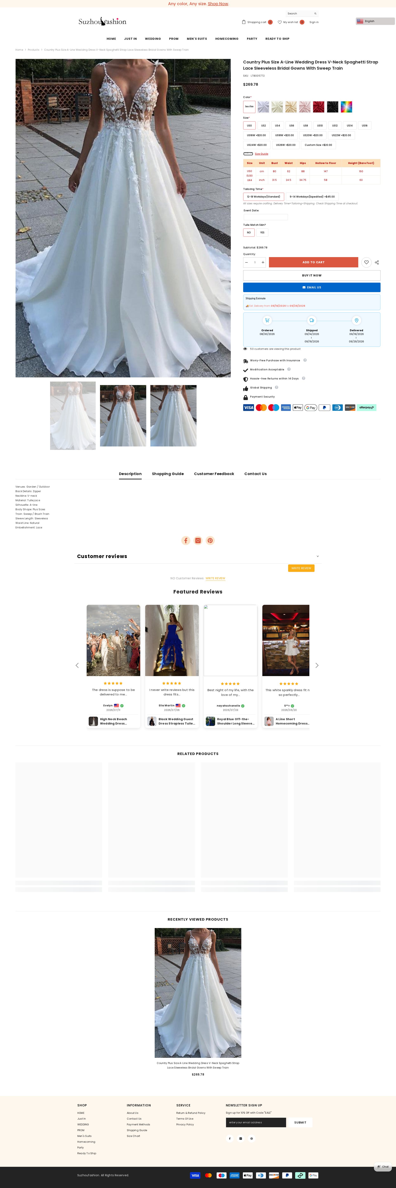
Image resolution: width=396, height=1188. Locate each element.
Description (130, 473)
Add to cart (314, 262)
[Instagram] (198, 540)
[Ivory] (277, 107)
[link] (366, 262)
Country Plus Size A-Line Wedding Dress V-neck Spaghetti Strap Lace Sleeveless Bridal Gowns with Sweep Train (198, 1065)
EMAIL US (314, 287)
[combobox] (299, 14)
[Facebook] (185, 540)
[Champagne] (291, 107)
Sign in (314, 22)
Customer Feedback (214, 473)
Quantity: (249, 254)
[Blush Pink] (305, 107)
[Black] (332, 107)
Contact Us (255, 473)
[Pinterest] (210, 540)
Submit (300, 1122)
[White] (263, 107)
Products (33, 49)
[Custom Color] (346, 107)
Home (19, 49)
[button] (79, 668)
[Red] (318, 107)
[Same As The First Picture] (249, 107)
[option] (198, 3)
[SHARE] (376, 262)
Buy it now (312, 275)
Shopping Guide (168, 473)
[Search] (302, 14)
